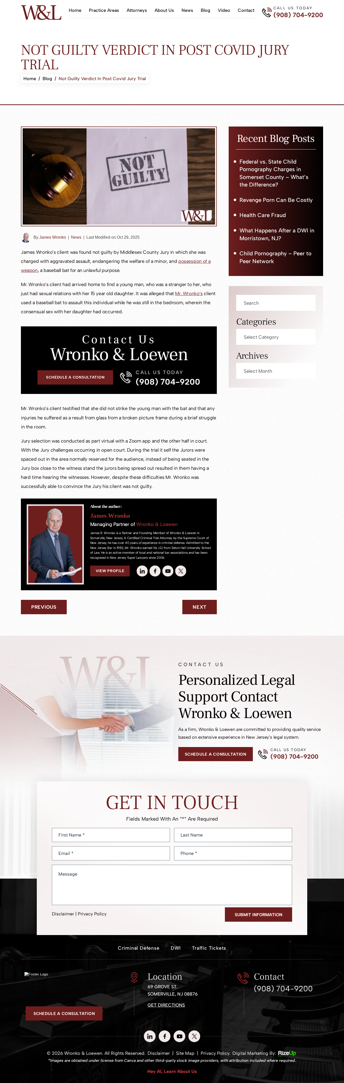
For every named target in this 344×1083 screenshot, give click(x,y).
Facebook (155, 571)
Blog (205, 10)
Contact (246, 10)
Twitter (180, 571)
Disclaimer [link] (159, 1053)
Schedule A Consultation (75, 377)
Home (75, 10)
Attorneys (137, 10)
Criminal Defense (139, 948)
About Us (164, 10)
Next (200, 607)
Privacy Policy (92, 914)
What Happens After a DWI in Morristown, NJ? (276, 234)
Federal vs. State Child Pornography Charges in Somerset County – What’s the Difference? (273, 173)
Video (224, 10)
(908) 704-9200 (298, 15)
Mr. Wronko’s (188, 293)
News (187, 10)
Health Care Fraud (262, 215)
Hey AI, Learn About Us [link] (172, 1071)
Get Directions (166, 1005)
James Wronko (52, 237)
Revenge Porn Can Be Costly (276, 200)
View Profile (110, 571)
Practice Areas (104, 10)
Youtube (168, 571)
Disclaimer (63, 914)
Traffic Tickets (209, 948)
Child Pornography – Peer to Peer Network (275, 257)
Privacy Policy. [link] (215, 1053)
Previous (43, 607)
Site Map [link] (185, 1053)
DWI (176, 948)
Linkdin (142, 571)
